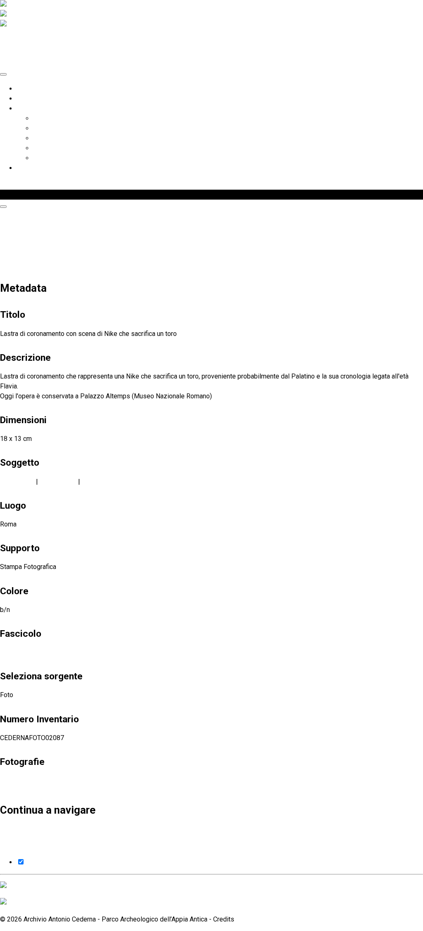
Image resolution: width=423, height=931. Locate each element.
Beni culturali (58, 482)
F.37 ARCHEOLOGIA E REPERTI (44, 652)
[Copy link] (3, 206)
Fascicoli (46, 118)
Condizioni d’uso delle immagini (79, 158)
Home (25, 89)
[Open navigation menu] (3, 74)
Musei (91, 482)
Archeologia (17, 482)
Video (41, 138)
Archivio (28, 108)
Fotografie (39, 194)
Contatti (28, 168)
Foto (39, 128)
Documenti (48, 148)
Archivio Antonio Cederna (53, 98)
